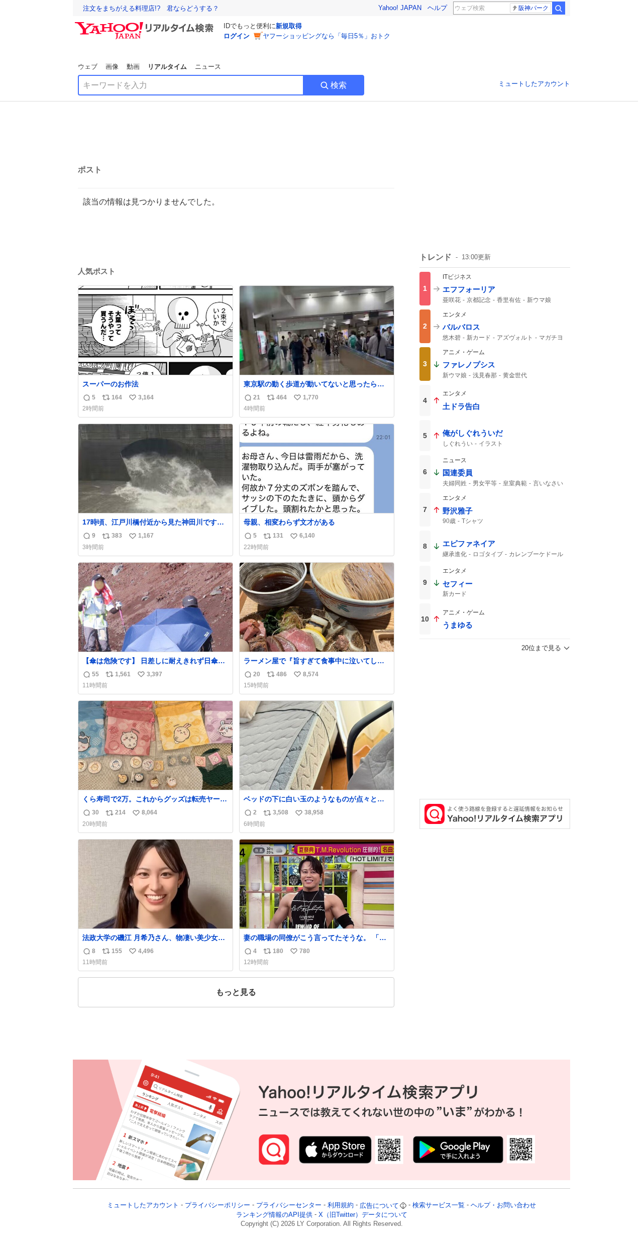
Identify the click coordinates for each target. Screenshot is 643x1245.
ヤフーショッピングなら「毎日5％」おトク (326, 36)
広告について (379, 1205)
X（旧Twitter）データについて (362, 1214)
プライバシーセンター (289, 1205)
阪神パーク (533, 8)
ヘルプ (437, 8)
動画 (133, 66)
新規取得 (289, 26)
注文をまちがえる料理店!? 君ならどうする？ (151, 8)
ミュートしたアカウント (534, 83)
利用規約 (341, 1205)
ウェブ (87, 66)
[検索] (558, 8)
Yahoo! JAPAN (399, 8)
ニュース (208, 66)
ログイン (237, 36)
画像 (112, 66)
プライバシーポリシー (217, 1205)
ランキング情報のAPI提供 (274, 1214)
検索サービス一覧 (438, 1205)
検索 (339, 85)
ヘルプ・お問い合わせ (503, 1205)
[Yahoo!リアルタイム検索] (146, 24)
